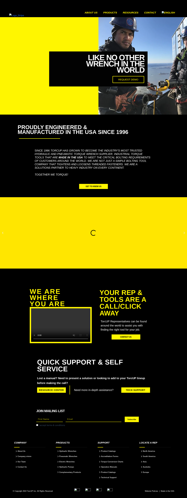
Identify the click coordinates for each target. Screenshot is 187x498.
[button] (2, 233)
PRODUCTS (110, 12)
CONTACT (150, 12)
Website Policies (151, 491)
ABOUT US (91, 12)
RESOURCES (130, 12)
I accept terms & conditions (52, 425)
